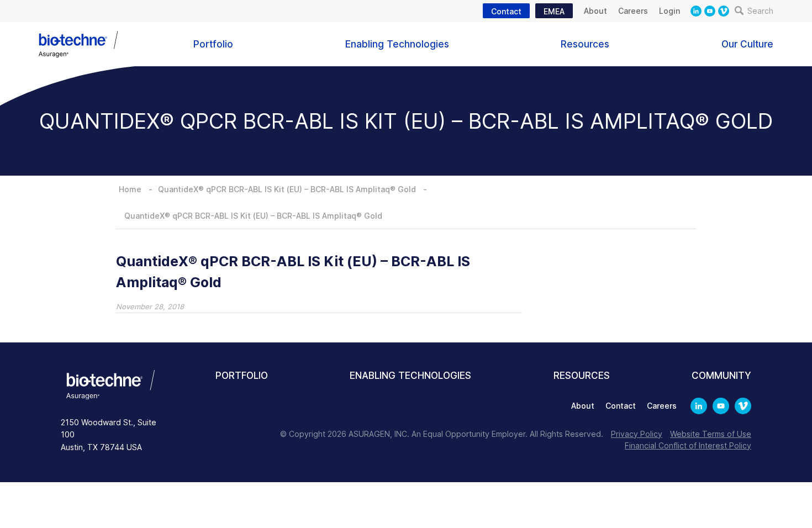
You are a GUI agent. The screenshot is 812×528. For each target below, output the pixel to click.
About (595, 10)
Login (669, 10)
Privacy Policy (636, 434)
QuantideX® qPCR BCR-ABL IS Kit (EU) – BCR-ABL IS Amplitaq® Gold (287, 189)
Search (759, 10)
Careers (633, 10)
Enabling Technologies (397, 44)
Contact (506, 11)
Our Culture (747, 44)
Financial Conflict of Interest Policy (688, 445)
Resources (585, 44)
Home (130, 189)
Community (721, 375)
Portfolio (213, 44)
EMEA (554, 11)
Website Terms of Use (710, 434)
